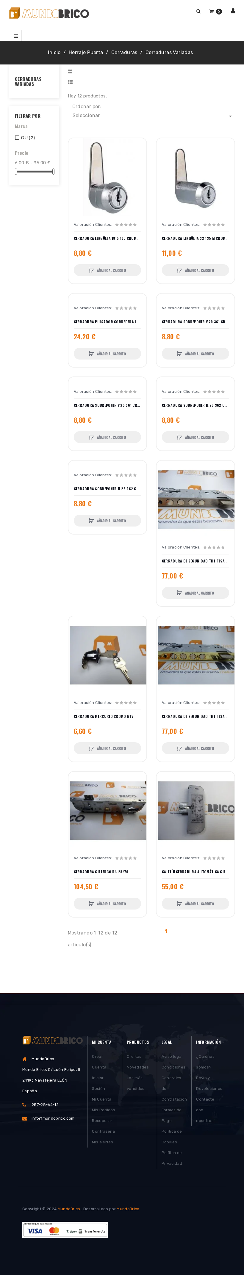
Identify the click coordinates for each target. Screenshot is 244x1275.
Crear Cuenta (99, 1061)
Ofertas (134, 1056)
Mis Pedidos (103, 1110)
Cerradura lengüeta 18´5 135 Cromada (107, 238)
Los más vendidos (136, 1083)
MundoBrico (69, 1209)
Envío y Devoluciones (209, 1083)
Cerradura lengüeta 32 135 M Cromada (195, 238)
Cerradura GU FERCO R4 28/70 (101, 871)
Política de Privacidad (172, 1158)
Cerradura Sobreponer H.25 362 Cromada (107, 488)
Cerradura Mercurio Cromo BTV (103, 716)
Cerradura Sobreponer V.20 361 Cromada (195, 321)
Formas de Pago (172, 1115)
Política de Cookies (172, 1136)
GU (28, 138)
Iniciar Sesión (98, 1083)
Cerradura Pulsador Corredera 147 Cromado (107, 321)
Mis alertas (102, 1142)
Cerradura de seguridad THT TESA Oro (195, 716)
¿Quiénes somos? (205, 1061)
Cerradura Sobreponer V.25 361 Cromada (107, 405)
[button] (198, 11)
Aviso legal (172, 1056)
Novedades (138, 1067)
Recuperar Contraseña (103, 1126)
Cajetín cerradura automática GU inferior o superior (195, 871)
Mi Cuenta (101, 1099)
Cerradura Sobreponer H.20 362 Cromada (195, 405)
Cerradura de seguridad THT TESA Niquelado (195, 561)
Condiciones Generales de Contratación (174, 1083)
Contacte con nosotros (205, 1110)
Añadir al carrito (111, 270)
